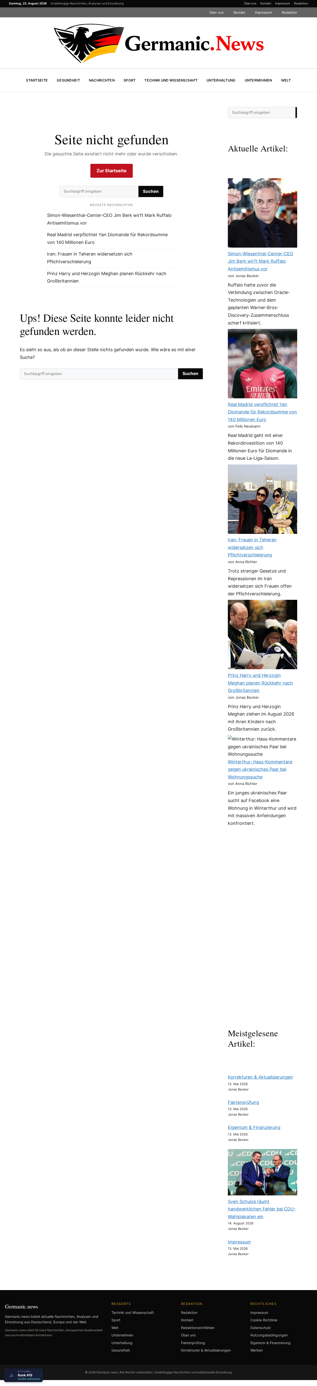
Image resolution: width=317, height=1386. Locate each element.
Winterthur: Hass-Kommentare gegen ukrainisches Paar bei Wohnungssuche (260, 769)
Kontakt (265, 3)
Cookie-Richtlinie (263, 1320)
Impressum (282, 3)
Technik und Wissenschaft (171, 80)
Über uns (250, 3)
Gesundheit (68, 80)
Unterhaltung (221, 80)
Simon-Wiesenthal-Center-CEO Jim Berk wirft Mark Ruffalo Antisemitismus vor (260, 261)
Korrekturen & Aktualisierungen (260, 1077)
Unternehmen (258, 80)
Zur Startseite (112, 170)
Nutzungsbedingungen (269, 1335)
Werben (256, 1350)
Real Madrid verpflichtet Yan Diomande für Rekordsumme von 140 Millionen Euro (262, 412)
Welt (286, 80)
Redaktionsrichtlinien (197, 1328)
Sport (129, 80)
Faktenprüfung (243, 1102)
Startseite (37, 80)
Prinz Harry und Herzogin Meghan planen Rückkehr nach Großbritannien (260, 683)
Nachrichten (102, 80)
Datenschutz (260, 1328)
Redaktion (301, 3)
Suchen (151, 191)
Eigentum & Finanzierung (254, 1127)
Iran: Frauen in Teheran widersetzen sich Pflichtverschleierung (252, 547)
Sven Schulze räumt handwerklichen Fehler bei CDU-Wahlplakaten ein (262, 1209)
